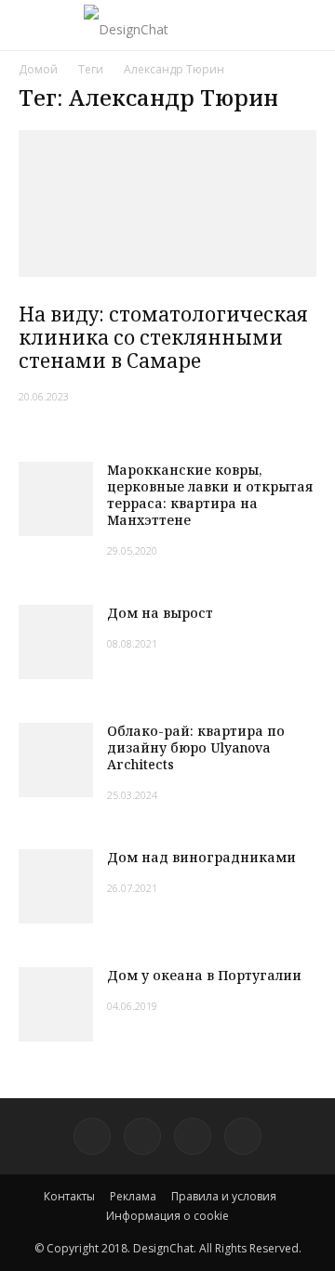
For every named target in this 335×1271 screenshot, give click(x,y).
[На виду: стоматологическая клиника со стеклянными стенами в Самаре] (167, 203)
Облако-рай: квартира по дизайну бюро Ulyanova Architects (196, 747)
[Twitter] (142, 1136)
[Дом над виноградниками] (56, 886)
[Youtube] (242, 1136)
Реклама (133, 1196)
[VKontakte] (192, 1136)
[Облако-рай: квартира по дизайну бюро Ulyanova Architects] (56, 760)
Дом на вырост (160, 613)
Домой (38, 69)
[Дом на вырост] (56, 642)
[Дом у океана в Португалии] (56, 1004)
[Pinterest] (92, 1136)
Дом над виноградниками (201, 857)
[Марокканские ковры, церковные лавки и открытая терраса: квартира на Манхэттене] (56, 499)
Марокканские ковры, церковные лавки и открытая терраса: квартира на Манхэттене (210, 495)
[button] (309, 25)
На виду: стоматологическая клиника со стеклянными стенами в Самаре (163, 337)
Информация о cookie (167, 1216)
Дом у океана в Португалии (204, 975)
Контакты (69, 1196)
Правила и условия (223, 1196)
